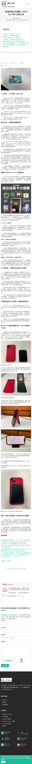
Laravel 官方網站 (6, 719)
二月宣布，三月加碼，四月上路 (11, 34)
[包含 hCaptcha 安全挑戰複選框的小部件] (12, 660)
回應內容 (3, 641)
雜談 (18, 18)
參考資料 (5, 47)
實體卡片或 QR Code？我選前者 (11, 37)
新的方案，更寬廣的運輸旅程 (11, 35)
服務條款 (8, 615)
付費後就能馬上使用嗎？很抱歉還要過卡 (14, 41)
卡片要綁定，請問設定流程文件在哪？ (13, 39)
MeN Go (9, 560)
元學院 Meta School (7, 714)
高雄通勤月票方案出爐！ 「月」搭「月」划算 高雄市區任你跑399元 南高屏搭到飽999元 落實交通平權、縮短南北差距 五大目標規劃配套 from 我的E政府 (15, 541)
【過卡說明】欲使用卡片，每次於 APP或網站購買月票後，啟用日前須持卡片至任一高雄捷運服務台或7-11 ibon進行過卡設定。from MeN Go (16, 554)
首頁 (14, 18)
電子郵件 (3, 627)
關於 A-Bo (5, 700)
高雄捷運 (3, 560)
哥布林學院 (5, 716)
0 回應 (4, 65)
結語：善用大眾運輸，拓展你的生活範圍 (14, 45)
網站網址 (3, 634)
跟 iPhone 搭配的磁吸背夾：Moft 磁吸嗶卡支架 (16, 43)
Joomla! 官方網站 (6, 723)
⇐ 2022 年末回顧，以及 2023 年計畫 (16, 568)
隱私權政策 (15, 615)
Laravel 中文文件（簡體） (9, 721)
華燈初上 (4, 726)
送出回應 (5, 665)
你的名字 (3, 620)
